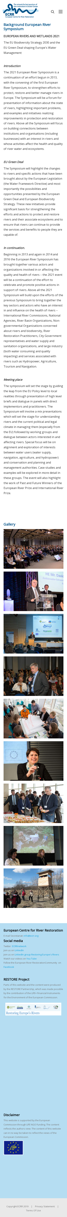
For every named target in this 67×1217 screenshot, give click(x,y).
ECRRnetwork (19, 946)
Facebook (9, 966)
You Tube (31, 958)
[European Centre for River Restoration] (20, 10)
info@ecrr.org (31, 935)
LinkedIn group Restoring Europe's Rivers (37, 954)
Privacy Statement (45, 1206)
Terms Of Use (33, 1210)
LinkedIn (19, 950)
